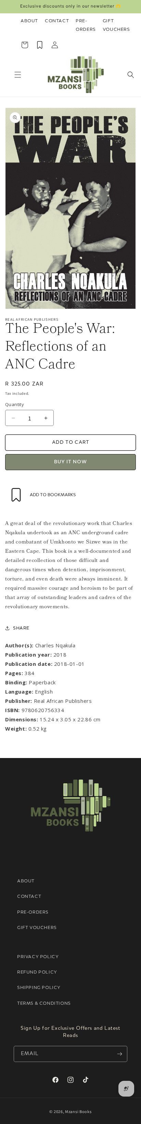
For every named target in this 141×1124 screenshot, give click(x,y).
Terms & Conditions (44, 1003)
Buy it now (70, 462)
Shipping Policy (39, 987)
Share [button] (21, 628)
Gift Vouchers (116, 25)
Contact (57, 21)
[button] (17, 74)
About (29, 21)
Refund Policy (37, 972)
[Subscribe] (119, 1054)
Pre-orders (33, 912)
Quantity (14, 404)
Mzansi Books (78, 1111)
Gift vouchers (37, 927)
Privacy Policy (38, 957)
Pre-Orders (86, 25)
